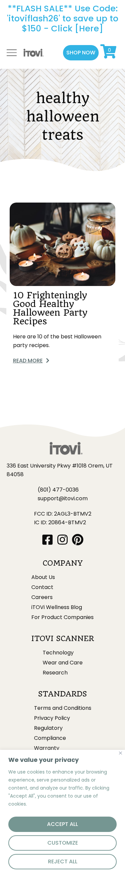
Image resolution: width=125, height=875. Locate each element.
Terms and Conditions (62, 708)
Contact (42, 587)
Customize (62, 843)
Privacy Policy (52, 718)
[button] (81, 52)
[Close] (120, 753)
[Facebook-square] (47, 539)
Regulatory (48, 728)
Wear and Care (63, 662)
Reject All (62, 861)
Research (55, 672)
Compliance (50, 738)
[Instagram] (62, 539)
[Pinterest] (77, 539)
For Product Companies (62, 617)
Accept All (62, 824)
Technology (58, 652)
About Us (43, 577)
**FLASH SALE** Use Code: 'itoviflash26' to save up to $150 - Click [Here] (62, 18)
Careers (42, 597)
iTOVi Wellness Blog (56, 607)
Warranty (46, 748)
